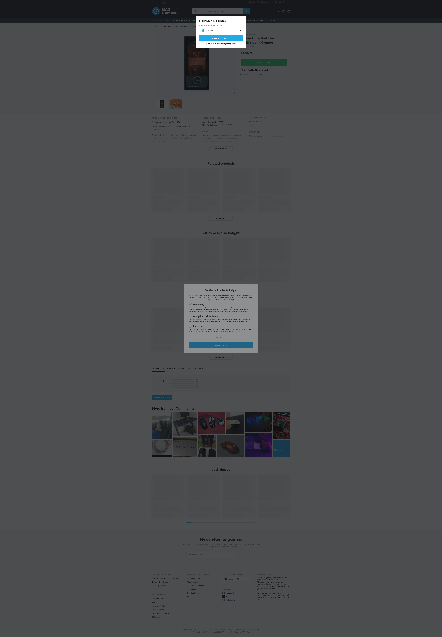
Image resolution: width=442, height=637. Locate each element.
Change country (221, 38)
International (211, 31)
